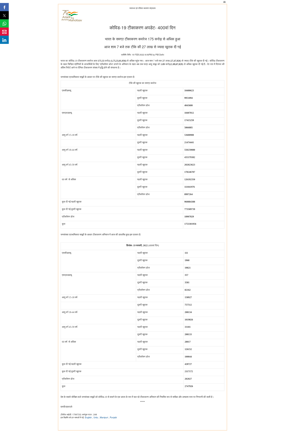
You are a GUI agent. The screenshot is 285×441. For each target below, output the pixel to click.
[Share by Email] (4, 32)
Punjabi (113, 417)
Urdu (96, 417)
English (88, 417)
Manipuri (104, 417)
